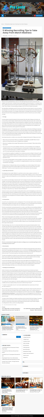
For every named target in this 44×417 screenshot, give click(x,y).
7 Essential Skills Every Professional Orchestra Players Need (7, 391)
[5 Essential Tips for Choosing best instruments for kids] (36, 383)
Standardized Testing (6, 324)
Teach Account (26, 355)
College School (26, 339)
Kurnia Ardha (5, 35)
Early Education (26, 345)
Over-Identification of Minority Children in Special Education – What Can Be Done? (33, 308)
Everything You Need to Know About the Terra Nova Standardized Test (36, 328)
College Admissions (26, 337)
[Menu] (5, 15)
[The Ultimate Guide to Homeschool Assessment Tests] (22, 320)
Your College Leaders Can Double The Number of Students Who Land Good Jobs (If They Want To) (11, 308)
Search (5, 334)
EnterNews (26, 415)
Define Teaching (26, 343)
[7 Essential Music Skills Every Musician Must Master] (22, 383)
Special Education (26, 349)
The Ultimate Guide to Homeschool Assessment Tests (21, 328)
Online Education (26, 347)
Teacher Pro (25, 357)
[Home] (2, 15)
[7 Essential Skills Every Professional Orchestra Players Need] (8, 383)
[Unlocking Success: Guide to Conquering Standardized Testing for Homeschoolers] (8, 320)
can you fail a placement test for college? (10, 304)
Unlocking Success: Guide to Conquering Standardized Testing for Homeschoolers (8, 328)
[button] (5, 15)
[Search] (33, 16)
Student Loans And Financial (28, 353)
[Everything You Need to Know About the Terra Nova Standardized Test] (36, 320)
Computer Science (26, 341)
